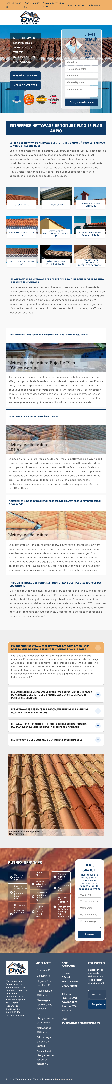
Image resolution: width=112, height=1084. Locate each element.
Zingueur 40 (43, 975)
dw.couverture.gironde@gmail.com (87, 5)
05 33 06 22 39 (13, 5)
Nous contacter (25, 85)
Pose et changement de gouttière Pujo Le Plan (20, 892)
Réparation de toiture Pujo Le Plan (41, 896)
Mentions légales (64, 1079)
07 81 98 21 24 (53, 5)
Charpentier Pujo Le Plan (64, 888)
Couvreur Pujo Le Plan (19, 877)
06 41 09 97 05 (32, 5)
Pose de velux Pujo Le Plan (41, 883)
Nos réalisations (25, 75)
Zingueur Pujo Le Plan (62, 876)
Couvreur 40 (43, 970)
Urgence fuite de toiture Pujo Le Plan (40, 911)
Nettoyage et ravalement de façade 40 (44, 1004)
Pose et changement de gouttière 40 (45, 1018)
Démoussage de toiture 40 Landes (44, 1041)
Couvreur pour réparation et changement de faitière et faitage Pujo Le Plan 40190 (64, 907)
